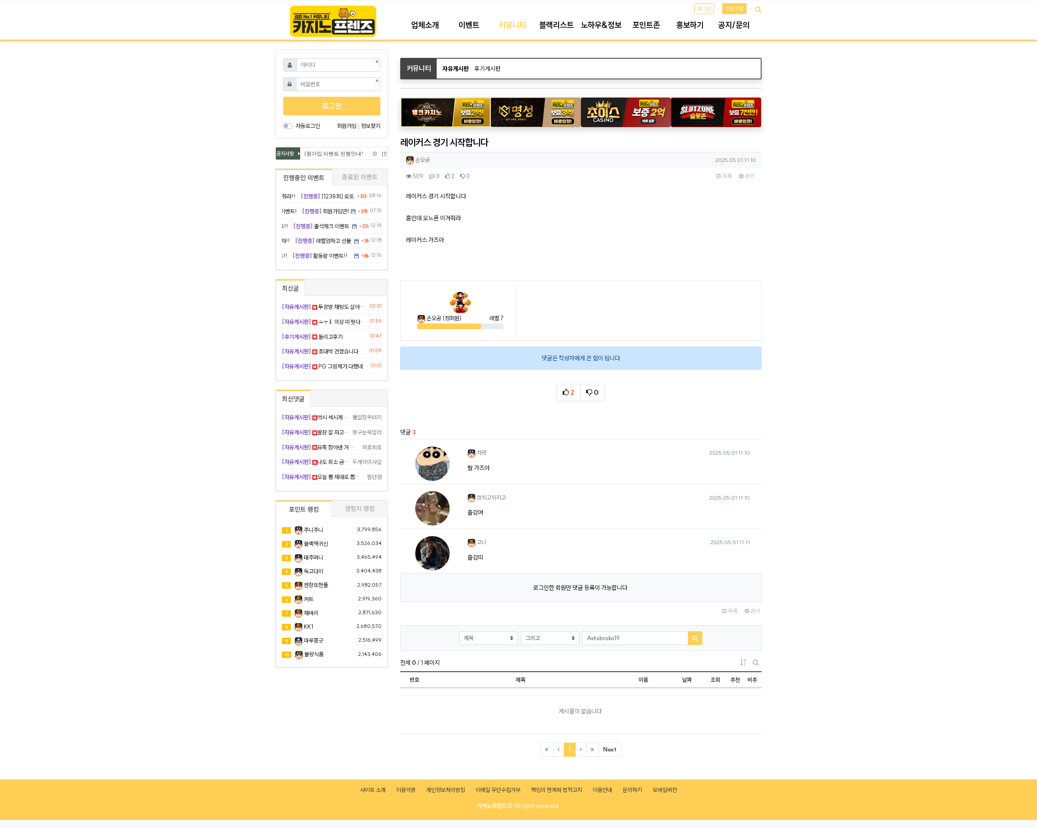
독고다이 (313, 571)
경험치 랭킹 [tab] (360, 508)
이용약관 (406, 790)
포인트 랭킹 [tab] (304, 509)
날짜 (687, 679)
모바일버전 (665, 790)
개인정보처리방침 (445, 790)
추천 (735, 679)
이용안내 (602, 790)
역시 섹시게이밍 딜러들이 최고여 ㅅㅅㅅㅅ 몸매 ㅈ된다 (316, 417)
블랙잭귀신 (316, 543)
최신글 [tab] (290, 288)
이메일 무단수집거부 (498, 790)
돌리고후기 (312, 337)
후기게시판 (487, 68)
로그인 (704, 9)
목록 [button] (726, 176)
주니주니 (313, 530)
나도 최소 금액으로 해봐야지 (316, 462)
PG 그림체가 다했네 (322, 366)
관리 (749, 176)
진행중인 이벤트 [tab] (303, 178)
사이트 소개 (373, 790)
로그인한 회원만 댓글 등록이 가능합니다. (581, 588)
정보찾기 (370, 126)
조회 (715, 679)
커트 (309, 599)
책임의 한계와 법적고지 (556, 790)
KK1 (308, 626)
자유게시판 (455, 68)
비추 (752, 679)
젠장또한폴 (316, 585)
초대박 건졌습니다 (320, 351)
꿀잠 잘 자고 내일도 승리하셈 (316, 432)
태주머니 (313, 557)
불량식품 (314, 654)
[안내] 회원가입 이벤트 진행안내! (319, 154)
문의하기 (632, 790)
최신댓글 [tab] (293, 399)
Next (610, 749)
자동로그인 (308, 126)
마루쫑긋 (313, 640)
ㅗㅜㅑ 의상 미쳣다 (321, 322)
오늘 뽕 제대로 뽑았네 (323, 477)
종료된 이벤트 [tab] (360, 177)
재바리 (311, 613)
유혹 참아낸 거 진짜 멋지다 (320, 447)
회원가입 (734, 9)
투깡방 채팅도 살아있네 (324, 307)
